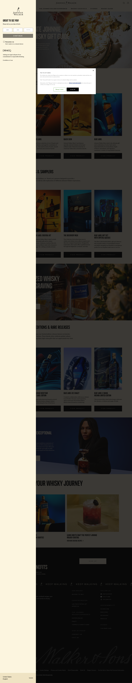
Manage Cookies (59, 89)
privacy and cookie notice (75, 83)
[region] (66, 81)
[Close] (93, 70)
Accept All (72, 89)
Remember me (9, 42)
